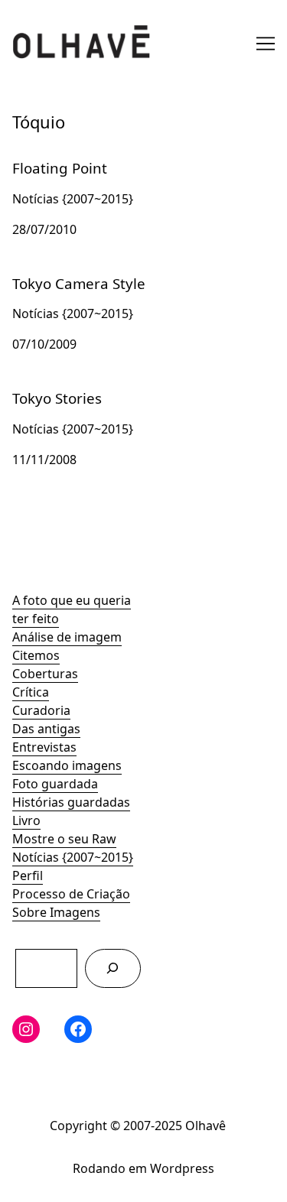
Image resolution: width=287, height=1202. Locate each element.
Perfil (27, 875)
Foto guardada (55, 783)
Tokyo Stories (51, 386)
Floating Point (52, 156)
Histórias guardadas (71, 802)
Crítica (30, 692)
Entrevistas (44, 747)
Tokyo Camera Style (69, 272)
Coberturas (45, 673)
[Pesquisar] (113, 968)
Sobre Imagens (56, 912)
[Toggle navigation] (265, 43)
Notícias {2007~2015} (72, 857)
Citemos (36, 655)
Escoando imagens (67, 765)
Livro (26, 820)
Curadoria (41, 710)
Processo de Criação (71, 893)
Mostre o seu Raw (64, 838)
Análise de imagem (67, 637)
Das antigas (46, 728)
